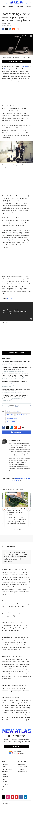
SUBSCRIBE (5, 764)
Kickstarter (11, 421)
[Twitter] (6, 29)
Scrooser (25, 66)
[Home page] (16, 2)
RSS (3, 787)
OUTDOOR (20, 6)
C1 (8, 240)
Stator (9, 298)
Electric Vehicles (22, 414)
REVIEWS (4, 774)
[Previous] (4, 509)
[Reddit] (13, 29)
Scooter (10, 414)
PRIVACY (4, 782)
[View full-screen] (31, 36)
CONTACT (5, 784)
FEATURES (5, 772)
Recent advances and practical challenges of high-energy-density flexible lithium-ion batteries (15, 396)
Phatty (6, 69)
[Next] (28, 509)
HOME (3, 761)
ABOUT (4, 767)
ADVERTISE (5, 777)
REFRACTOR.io (22, 772)
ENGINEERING (11, 6)
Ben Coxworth (14, 440)
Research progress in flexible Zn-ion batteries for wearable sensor (14, 382)
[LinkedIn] (10, 29)
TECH (3, 6)
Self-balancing (12, 418)
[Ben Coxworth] (4, 441)
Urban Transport (7, 11)
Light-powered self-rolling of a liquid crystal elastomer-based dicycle (15, 362)
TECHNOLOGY (22, 767)
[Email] (20, 29)
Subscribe (16, 746)
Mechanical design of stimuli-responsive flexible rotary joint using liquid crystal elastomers (16, 390)
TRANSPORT (28, 6)
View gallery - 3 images (16, 61)
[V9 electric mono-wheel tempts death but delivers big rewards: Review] (16, 499)
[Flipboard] (17, 29)
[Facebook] (3, 29)
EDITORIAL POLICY (7, 769)
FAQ (3, 789)
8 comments (18, 432)
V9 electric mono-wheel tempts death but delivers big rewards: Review (16, 512)
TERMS (4, 779)
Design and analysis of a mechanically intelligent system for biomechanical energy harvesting (16, 368)
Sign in (6, 552)
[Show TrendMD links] (30, 405)
